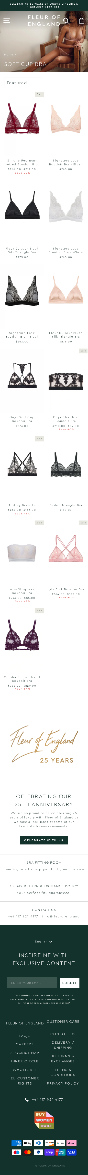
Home (8, 54)
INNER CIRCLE (25, 1061)
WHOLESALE (25, 1070)
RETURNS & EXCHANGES (63, 1059)
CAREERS (25, 1044)
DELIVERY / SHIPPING (63, 1045)
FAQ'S (25, 1036)
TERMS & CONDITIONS (63, 1072)
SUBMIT (69, 983)
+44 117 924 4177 (47, 1099)
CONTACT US (63, 1034)
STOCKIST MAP (25, 1053)
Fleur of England (51, 1166)
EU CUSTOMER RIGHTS (25, 1081)
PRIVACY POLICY (63, 1083)
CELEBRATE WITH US (44, 840)
